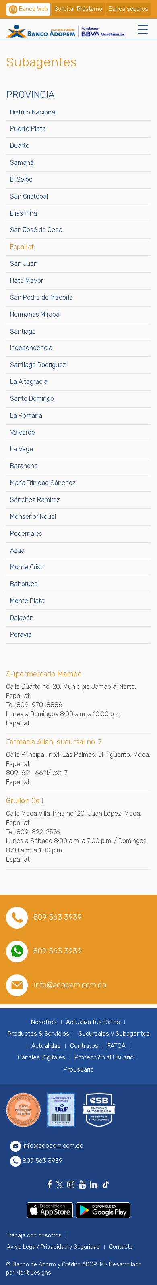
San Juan (23, 263)
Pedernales (26, 533)
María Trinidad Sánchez (43, 483)
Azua (17, 550)
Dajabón (21, 618)
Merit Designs (33, 1272)
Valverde (22, 432)
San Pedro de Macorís (41, 297)
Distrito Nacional (33, 112)
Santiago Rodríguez (38, 365)
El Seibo (21, 179)
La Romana (26, 415)
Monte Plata (27, 601)
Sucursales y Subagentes (114, 1033)
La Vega (21, 449)
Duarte (19, 145)
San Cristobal (29, 196)
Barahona (24, 466)
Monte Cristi (27, 567)
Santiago (23, 331)
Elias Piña (23, 213)
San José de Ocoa (36, 230)
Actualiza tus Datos (93, 1022)
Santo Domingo (32, 398)
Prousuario (79, 1069)
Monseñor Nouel (33, 516)
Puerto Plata (28, 129)
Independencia (31, 348)
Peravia (21, 634)
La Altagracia (29, 382)
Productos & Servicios (38, 1033)
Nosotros (44, 1022)
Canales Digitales (41, 1057)
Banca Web (33, 9)
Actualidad (46, 1045)
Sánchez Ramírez (35, 500)
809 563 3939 (57, 917)
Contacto (121, 1247)
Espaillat (22, 247)
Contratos (84, 1045)
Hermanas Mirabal (35, 314)
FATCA (116, 1045)
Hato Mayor (26, 280)
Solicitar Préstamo (78, 9)
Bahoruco (24, 584)
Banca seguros (128, 9)
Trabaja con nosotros (34, 1235)
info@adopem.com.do (69, 984)
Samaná (22, 162)
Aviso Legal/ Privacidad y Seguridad (53, 1247)
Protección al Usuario (104, 1057)
